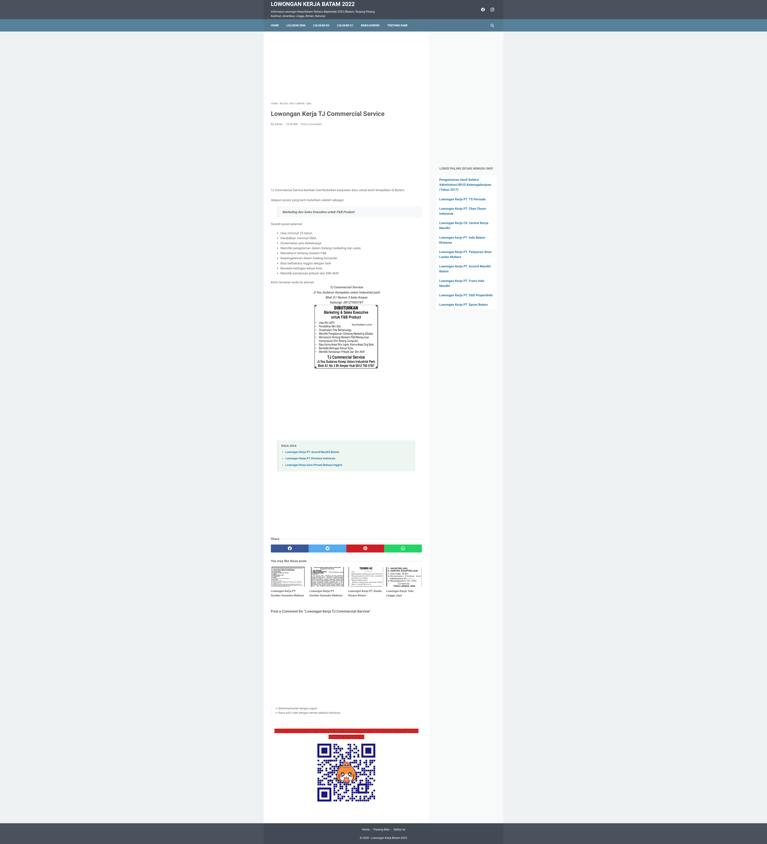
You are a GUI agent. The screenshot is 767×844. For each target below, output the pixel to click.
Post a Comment (311, 124)
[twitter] (327, 548)
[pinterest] (365, 548)
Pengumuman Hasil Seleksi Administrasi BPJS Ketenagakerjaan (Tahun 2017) (465, 185)
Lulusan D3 (321, 25)
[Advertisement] (346, 67)
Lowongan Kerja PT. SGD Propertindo (466, 295)
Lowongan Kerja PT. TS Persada (462, 199)
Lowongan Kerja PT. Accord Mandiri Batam (312, 452)
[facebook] (482, 9)
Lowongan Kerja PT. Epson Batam (463, 304)
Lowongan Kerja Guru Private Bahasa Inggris (313, 465)
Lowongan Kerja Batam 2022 (313, 4)
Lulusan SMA (295, 25)
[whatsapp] (403, 548)
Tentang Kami (397, 25)
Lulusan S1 (345, 25)
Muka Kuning (370, 25)
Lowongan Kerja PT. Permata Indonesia (310, 458)
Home (275, 25)
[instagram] (492, 9)
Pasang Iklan (382, 829)
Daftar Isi (399, 829)
